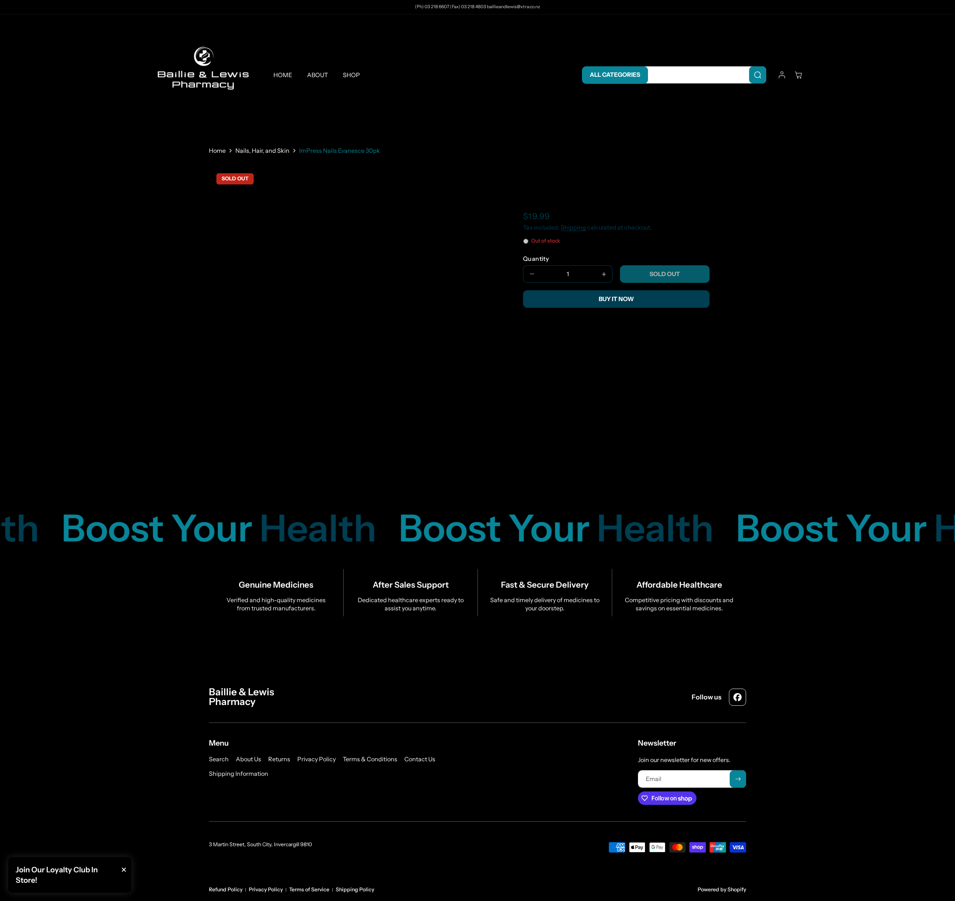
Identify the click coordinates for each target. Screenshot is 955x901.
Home (217, 150)
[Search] (757, 74)
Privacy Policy (266, 889)
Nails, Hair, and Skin (262, 150)
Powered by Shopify (722, 889)
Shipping (573, 227)
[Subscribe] (738, 779)
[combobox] (703, 75)
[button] (798, 75)
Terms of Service (309, 889)
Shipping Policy (355, 889)
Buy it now (616, 299)
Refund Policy (225, 889)
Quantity (536, 258)
